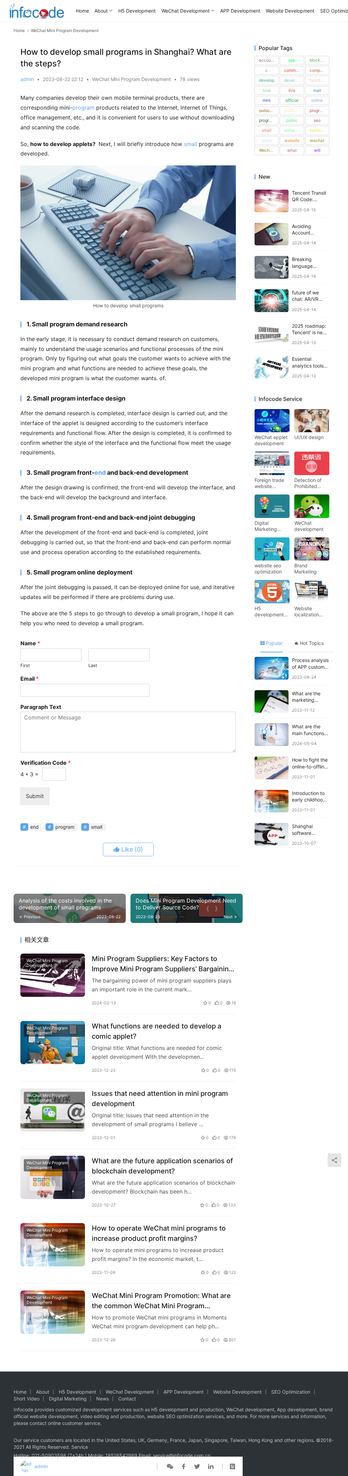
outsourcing (269, 110)
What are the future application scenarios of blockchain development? (162, 1166)
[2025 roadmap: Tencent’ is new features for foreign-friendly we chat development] (272, 334)
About (101, 11)
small (190, 144)
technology (319, 130)
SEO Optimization (290, 1392)
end (100, 472)
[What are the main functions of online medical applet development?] (272, 734)
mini (267, 100)
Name (30, 643)
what (292, 150)
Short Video (26, 1398)
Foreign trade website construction (269, 483)
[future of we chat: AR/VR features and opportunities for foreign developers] (272, 300)
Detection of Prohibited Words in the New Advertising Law (308, 483)
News (102, 1398)
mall (317, 90)
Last (92, 665)
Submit (35, 796)
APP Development (240, 11)
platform (292, 110)
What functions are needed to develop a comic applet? (156, 1031)
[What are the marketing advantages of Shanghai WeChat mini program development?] (272, 701)
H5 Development (137, 11)
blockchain (319, 60)
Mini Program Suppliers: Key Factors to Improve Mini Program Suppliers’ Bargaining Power (162, 964)
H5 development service (269, 611)
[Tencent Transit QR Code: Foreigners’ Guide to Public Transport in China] (272, 201)
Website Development (290, 11)
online (317, 100)
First (25, 665)
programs (268, 120)
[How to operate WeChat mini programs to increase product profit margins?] (52, 1244)
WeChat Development (185, 11)
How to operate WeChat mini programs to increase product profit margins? (159, 1233)
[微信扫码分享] (170, 1466)
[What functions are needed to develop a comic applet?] (52, 1042)
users (267, 140)
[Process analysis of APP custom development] (272, 668)
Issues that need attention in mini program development (160, 1098)
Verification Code (45, 762)
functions (318, 80)
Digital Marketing (68, 1398)
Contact (127, 1398)
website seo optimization (268, 568)
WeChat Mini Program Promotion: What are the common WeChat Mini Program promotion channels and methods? (161, 1301)
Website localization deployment (307, 611)
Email (29, 678)
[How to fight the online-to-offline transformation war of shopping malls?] (272, 768)
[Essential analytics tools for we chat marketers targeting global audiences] (272, 367)
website (291, 140)
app (291, 60)
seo (317, 120)
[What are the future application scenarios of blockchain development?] (52, 1177)
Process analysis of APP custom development (310, 666)
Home (82, 11)
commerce (294, 70)
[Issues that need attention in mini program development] (52, 1110)
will (317, 150)
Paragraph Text (40, 706)
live (292, 90)
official (291, 100)
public (292, 120)
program (83, 107)
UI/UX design (309, 437)
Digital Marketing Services (266, 526)
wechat (317, 140)
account (267, 60)
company (318, 70)
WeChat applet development (271, 440)
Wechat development (269, 150)
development (294, 80)
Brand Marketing (305, 568)
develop (266, 80)
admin (27, 79)
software (292, 130)
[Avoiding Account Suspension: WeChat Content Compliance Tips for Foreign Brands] (272, 234)
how (267, 90)
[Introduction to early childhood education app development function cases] (272, 801)
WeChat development (309, 526)
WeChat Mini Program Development (131, 79)
